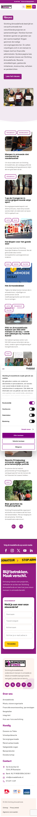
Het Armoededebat (14, 286)
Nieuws (16, 264)
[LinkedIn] (29, 684)
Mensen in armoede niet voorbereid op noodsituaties (17, 156)
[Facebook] (24, 684)
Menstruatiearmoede (11, 743)
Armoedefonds (8, 700)
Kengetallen (7, 712)
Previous (13, 526)
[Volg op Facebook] (6, 550)
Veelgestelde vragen (10, 747)
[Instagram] (18, 684)
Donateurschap (8, 755)
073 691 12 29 (11, 781)
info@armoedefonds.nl (14, 777)
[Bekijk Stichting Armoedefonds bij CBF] (17, 792)
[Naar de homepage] (18, 663)
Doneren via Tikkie (10, 731)
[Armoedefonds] (6, 6)
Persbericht (11, 132)
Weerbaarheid (23, 132)
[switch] (32, 409)
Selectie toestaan (18, 441)
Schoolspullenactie (10, 735)
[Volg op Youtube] (25, 550)
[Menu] (34, 7)
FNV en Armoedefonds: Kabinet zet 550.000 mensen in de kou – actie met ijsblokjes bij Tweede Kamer (17, 332)
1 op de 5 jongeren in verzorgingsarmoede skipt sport (18, 200)
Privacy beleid (14, 808)
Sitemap (5, 808)
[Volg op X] (18, 550)
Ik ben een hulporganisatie (27, 1)
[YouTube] (7, 684)
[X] (12, 684)
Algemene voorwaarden (10, 812)
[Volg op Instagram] (12, 550)
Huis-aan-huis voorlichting (13, 719)
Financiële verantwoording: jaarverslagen (18, 708)
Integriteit (6, 715)
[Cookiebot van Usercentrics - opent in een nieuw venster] (26, 369)
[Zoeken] (23, 7)
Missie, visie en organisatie (13, 704)
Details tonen (26, 429)
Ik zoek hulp (17, 1)
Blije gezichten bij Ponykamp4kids (13, 505)
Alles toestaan (18, 435)
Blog (15, 220)
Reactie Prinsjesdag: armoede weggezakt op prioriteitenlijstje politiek (17, 462)
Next (21, 526)
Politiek (25, 264)
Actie (8, 220)
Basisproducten (9, 751)
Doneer (29, 6)
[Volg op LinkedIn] (31, 550)
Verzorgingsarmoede (11, 739)
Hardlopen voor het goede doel (18, 243)
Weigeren (18, 447)
